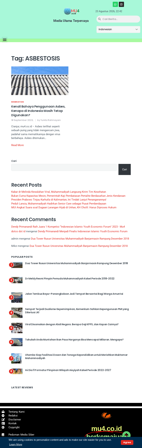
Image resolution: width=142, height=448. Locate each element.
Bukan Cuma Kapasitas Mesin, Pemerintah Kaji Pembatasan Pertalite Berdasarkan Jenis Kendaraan (68, 195)
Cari (14, 161)
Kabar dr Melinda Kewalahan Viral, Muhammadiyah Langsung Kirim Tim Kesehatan (58, 191)
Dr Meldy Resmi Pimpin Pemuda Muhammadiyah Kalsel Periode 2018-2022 (69, 278)
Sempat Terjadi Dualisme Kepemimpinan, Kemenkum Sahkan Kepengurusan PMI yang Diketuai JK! (77, 310)
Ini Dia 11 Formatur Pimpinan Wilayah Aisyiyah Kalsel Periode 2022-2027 (68, 370)
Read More (17, 145)
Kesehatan (17, 101)
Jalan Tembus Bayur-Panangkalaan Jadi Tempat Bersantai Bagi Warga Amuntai (74, 294)
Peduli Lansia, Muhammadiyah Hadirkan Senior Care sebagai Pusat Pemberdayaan (58, 203)
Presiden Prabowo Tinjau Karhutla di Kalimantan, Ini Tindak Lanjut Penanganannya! (58, 199)
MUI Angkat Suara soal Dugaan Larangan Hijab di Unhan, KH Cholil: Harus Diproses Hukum (63, 207)
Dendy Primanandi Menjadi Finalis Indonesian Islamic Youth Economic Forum (82, 231)
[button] (4, 39)
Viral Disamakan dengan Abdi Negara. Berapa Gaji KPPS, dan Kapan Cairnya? (72, 324)
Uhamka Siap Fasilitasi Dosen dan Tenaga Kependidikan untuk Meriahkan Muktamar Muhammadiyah (76, 356)
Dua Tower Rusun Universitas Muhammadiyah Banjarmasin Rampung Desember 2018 (80, 238)
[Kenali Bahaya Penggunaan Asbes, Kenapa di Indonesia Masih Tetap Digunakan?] (39, 80)
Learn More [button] (15, 444)
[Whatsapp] (115, 4)
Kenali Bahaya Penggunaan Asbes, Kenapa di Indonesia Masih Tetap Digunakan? (38, 110)
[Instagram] (121, 4)
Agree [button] (127, 442)
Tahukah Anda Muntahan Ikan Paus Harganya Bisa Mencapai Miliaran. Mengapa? (74, 339)
